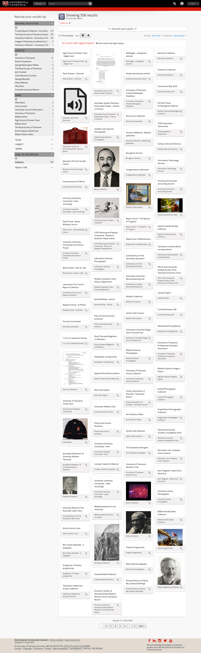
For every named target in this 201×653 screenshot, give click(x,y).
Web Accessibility (60, 648)
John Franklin (20, 72)
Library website (56, 640)
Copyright (27, 648)
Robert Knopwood (23, 61)
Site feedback (75, 648)
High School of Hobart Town (27, 120)
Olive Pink (19, 86)
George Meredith (22, 79)
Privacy (48, 648)
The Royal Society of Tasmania (28, 68)
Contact (17, 648)
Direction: (168, 35)
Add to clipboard (86, 61)
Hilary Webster (21, 82)
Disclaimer (38, 648)
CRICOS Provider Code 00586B (77, 646)
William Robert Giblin (24, 134)
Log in (192, 3)
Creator (20, 50)
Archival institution (26, 23)
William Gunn (21, 123)
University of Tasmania (25, 58)
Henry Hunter (21, 106)
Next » (141, 626)
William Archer (21, 116)
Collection (19, 162)
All (16, 27)
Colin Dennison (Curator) (26, 75)
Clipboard (174, 3)
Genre (18, 148)
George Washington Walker (27, 65)
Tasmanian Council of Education (29, 109)
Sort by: (147, 35)
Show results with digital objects (111, 43)
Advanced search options (123, 28)
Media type (21, 167)
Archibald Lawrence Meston (27, 89)
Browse (39, 3)
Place (18, 140)
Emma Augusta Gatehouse (26, 130)
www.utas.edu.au (72, 640)
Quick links (182, 3)
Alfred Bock (20, 102)
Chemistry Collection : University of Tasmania (34, 45)
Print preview (67, 35)
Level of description (26, 154)
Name (18, 95)
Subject (19, 144)
